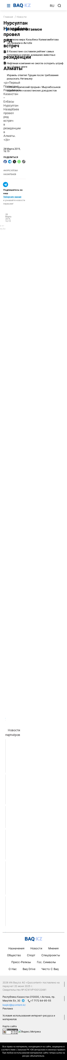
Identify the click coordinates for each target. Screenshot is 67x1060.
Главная (8, 16)
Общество (14, 955)
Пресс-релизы (21, 962)
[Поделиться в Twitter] (14, 161)
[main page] (29, 5)
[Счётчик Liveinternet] (10, 1031)
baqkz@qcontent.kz (14, 1004)
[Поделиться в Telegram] (10, 161)
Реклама (8, 1008)
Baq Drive (29, 969)
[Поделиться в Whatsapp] (19, 161)
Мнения (53, 948)
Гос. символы (46, 962)
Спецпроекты (50, 955)
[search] (59, 6)
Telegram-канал (12, 197)
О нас (13, 969)
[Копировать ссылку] (23, 161)
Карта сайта (10, 1026)
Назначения (16, 948)
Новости (21, 16)
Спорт (31, 955)
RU (52, 5)
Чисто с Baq (50, 969)
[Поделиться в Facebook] (5, 161)
